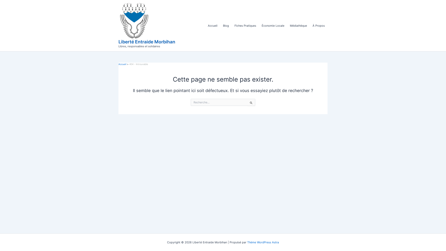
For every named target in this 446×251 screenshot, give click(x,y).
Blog (226, 25)
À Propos (319, 25)
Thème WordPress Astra (263, 242)
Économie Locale (273, 25)
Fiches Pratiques (245, 25)
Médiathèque (298, 25)
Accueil (212, 25)
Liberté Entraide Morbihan (146, 41)
